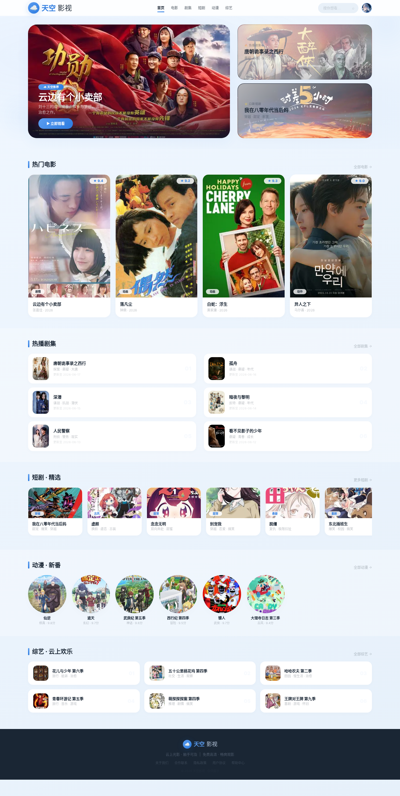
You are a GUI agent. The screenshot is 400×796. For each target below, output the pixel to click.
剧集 (188, 7)
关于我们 (161, 763)
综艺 (228, 7)
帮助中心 (238, 763)
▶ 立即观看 (56, 123)
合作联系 (180, 763)
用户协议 (219, 763)
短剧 (201, 7)
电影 (174, 7)
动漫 (215, 7)
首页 (160, 7)
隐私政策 (200, 763)
